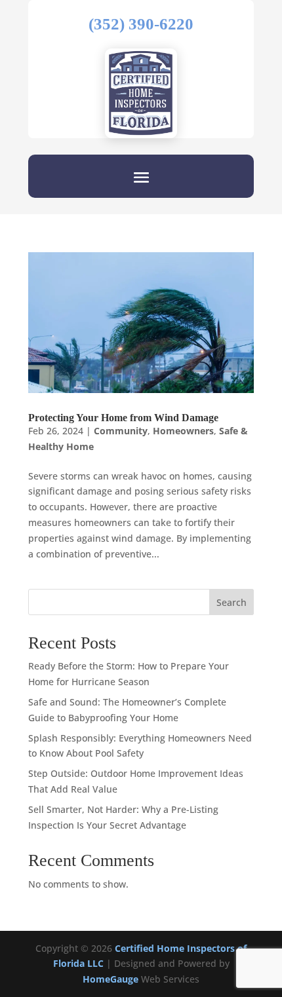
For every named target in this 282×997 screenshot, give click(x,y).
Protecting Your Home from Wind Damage (123, 417)
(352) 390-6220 (141, 24)
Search (231, 602)
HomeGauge (110, 979)
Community (121, 430)
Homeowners (183, 430)
